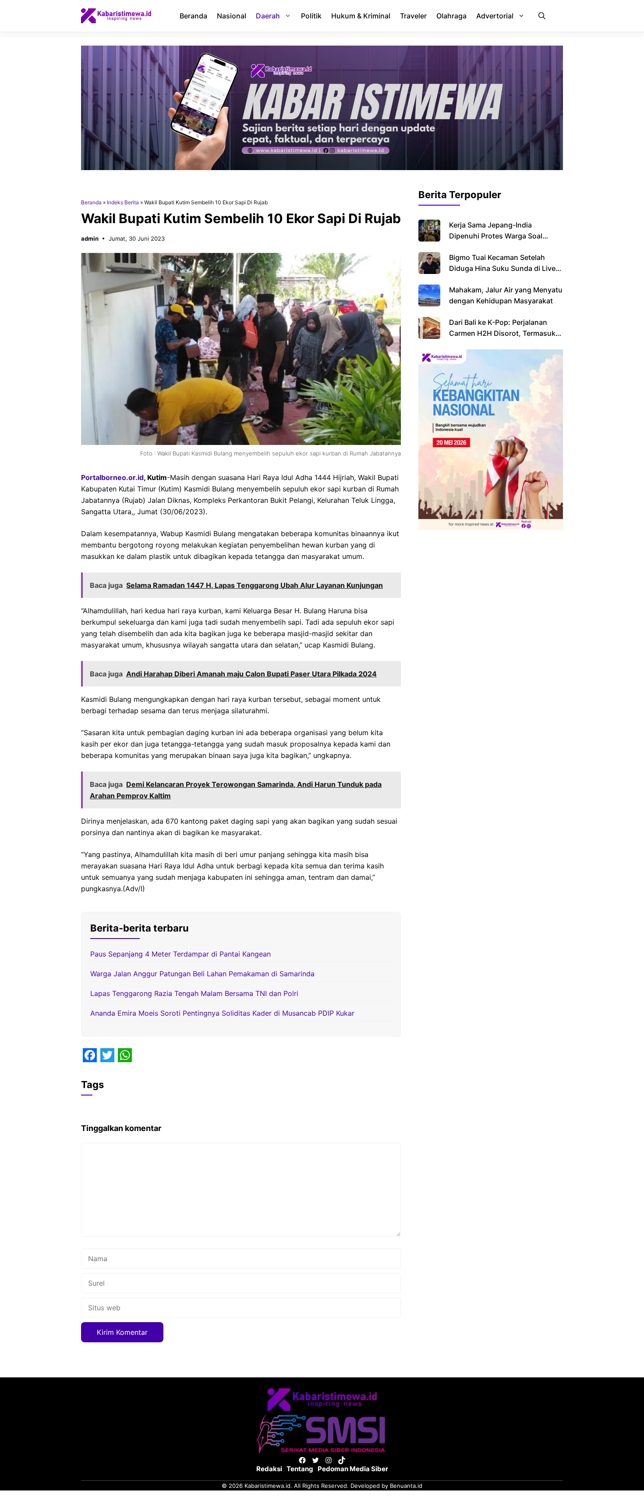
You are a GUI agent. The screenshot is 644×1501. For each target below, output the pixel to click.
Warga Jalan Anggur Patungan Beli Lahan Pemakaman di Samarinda (202, 973)
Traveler (413, 15)
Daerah (268, 15)
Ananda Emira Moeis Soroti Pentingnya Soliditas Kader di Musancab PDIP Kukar (222, 1013)
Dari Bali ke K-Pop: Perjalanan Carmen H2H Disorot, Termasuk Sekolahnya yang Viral (502, 333)
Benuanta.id (406, 1485)
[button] (541, 16)
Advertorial (494, 15)
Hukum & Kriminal (360, 15)
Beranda (193, 15)
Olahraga (451, 15)
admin (90, 238)
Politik (311, 15)
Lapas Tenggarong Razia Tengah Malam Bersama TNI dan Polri (194, 993)
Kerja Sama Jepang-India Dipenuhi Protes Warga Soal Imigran (495, 236)
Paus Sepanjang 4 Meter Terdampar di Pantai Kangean (180, 954)
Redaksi (269, 1469)
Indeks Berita (123, 202)
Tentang (300, 1469)
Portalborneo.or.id (112, 477)
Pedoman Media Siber (353, 1469)
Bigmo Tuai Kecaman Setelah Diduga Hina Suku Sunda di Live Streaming (502, 268)
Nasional (231, 15)
